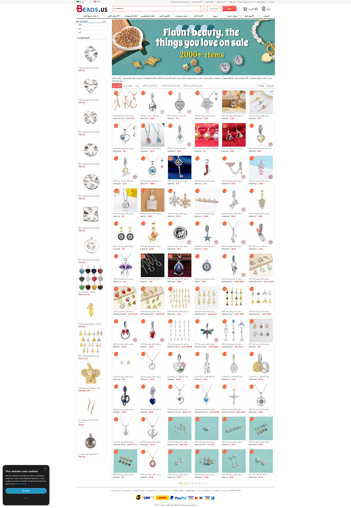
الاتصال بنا (216, 490)
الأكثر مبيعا (117, 86)
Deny (26, 498)
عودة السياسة (152, 490)
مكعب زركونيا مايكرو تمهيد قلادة (89, 388)
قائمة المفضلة (197, 2)
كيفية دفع (127, 490)
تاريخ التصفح (261, 2)
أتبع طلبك (232, 2)
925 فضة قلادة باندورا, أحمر (258, 246)
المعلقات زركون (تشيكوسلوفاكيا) (89, 324)
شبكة (262, 86)
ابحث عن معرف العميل (246, 2)
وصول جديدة (128, 86)
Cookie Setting (235, 490)
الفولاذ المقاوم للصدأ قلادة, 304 (89, 132)
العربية (82, 2)
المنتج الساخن (84, 37)
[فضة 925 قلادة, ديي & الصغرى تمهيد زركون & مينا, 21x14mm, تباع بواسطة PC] (179, 375)
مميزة (137, 86)
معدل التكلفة (221, 2)
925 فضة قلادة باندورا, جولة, (149, 116)
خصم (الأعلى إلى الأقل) (150, 86)
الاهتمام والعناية (178, 490)
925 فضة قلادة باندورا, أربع (176, 148)
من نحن (225, 490)
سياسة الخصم (165, 490)
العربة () (253, 9)
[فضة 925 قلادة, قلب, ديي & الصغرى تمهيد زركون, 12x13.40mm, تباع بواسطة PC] (261, 473)
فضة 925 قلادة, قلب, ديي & (258, 474)
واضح (104, 21)
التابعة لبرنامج (116, 490)
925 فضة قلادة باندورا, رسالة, (123, 181)
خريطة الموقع (191, 490)
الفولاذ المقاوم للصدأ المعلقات (88, 68)
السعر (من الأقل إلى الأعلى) (170, 86)
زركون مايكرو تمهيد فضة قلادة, (123, 116)
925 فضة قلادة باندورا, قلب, (176, 116)
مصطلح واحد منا (204, 490)
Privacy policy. (21, 484)
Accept (26, 491)
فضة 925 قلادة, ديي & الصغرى (177, 377)
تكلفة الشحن (209, 2)
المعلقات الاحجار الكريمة (86, 292)
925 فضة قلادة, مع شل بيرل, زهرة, (206, 148)
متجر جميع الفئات (90, 16)
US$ (98, 2)
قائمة (271, 86)
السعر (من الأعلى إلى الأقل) (192, 86)
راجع (269, 9)
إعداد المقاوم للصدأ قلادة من (87, 454)
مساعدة (271, 2)
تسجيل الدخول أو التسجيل (180, 2)
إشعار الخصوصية (139, 490)
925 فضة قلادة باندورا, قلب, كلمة (260, 148)
